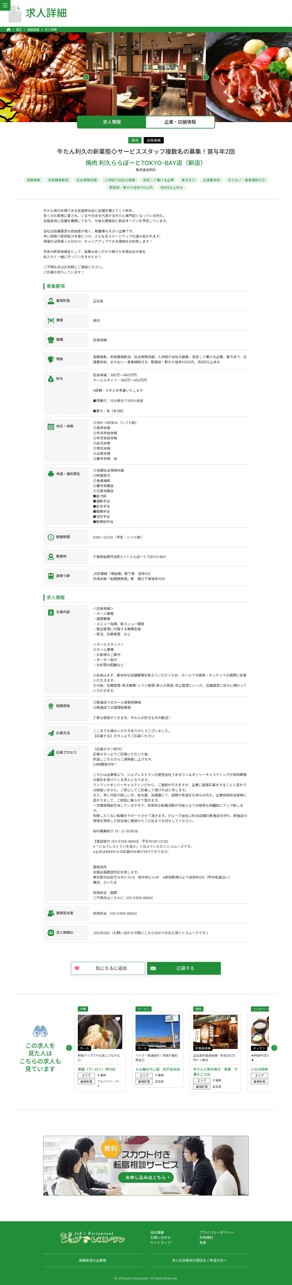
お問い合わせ (160, 1237)
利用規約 (206, 1237)
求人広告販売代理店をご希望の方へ (199, 1260)
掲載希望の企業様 (92, 1260)
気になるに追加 (111, 968)
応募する (186, 968)
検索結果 (33, 29)
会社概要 (157, 1232)
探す (19, 29)
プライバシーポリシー (216, 1232)
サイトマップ (160, 1243)
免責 (202, 1243)
